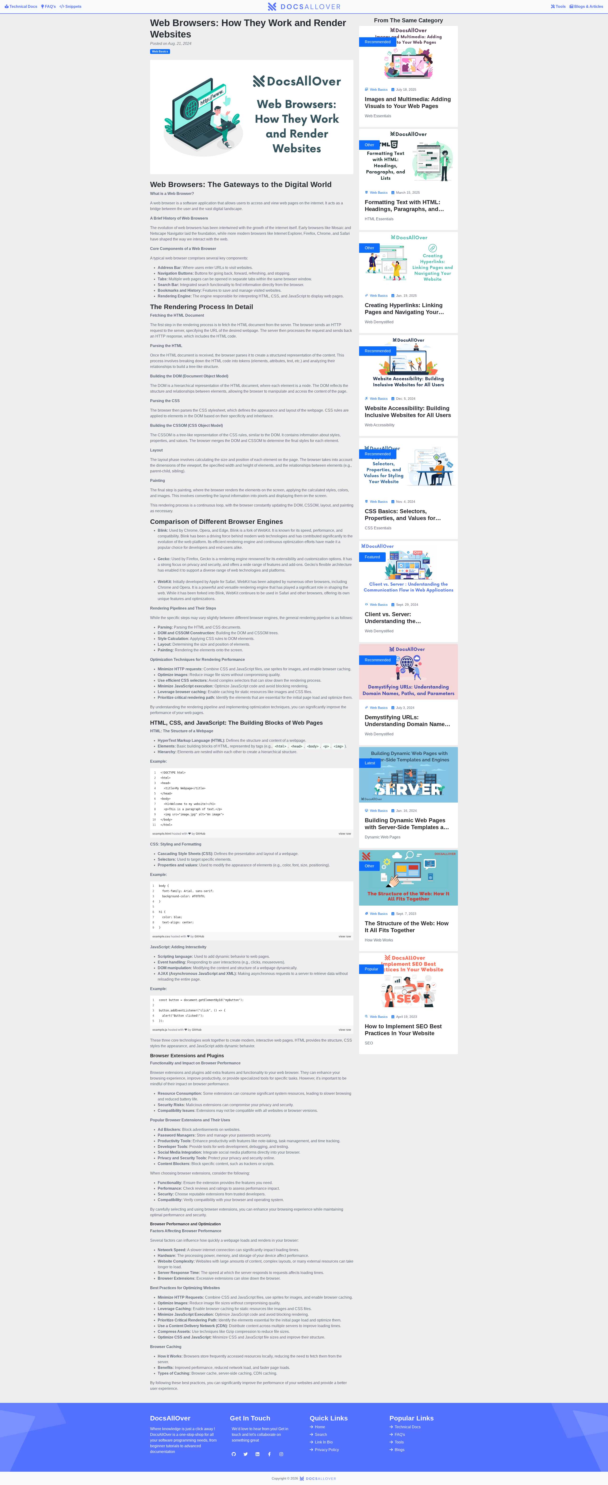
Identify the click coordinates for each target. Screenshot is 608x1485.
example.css (161, 936)
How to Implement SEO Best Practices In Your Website (403, 1029)
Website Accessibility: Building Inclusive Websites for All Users (408, 411)
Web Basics (160, 51)
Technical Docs (408, 1427)
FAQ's (400, 1435)
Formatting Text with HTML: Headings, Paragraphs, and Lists (402, 209)
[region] (251, 798)
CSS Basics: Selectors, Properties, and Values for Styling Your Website (400, 518)
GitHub (200, 833)
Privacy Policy (327, 1450)
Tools (399, 1442)
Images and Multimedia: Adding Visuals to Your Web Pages (408, 102)
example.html (162, 833)
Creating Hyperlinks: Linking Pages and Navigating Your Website (404, 312)
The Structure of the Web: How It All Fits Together (407, 926)
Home (320, 1427)
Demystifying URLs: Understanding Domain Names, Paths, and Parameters (407, 724)
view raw (345, 833)
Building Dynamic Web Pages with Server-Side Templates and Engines (408, 827)
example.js (160, 1029)
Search (321, 1435)
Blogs (399, 1450)
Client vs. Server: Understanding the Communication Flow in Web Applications (404, 624)
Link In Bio (324, 1442)
